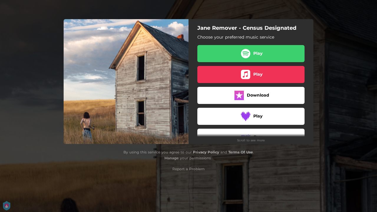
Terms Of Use (240, 152)
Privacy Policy (206, 152)
